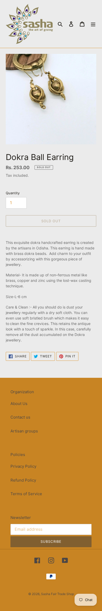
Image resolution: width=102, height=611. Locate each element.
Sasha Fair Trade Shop (57, 594)
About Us (18, 403)
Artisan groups (24, 431)
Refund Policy (23, 480)
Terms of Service (26, 493)
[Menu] (93, 24)
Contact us (20, 417)
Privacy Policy (23, 466)
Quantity (13, 193)
